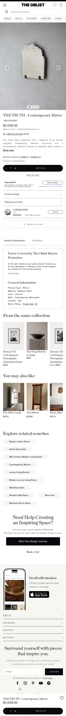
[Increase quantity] (15, 168)
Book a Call (33, 552)
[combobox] (33, 12)
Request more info (33, 224)
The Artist (37, 240)
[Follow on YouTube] (41, 683)
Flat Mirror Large (12, 412)
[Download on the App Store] (39, 594)
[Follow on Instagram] (25, 683)
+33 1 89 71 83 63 (55, 186)
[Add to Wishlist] (62, 698)
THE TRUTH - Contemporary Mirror (25, 699)
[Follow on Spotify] (49, 683)
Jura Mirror (33, 412)
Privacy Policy (48, 678)
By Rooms (31, 18)
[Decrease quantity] (6, 168)
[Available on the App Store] (33, 689)
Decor (58, 18)
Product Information (14, 240)
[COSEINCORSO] (8, 212)
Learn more (13, 273)
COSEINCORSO (20, 209)
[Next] (59, 67)
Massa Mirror (57, 412)
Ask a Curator (52, 182)
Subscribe (54, 671)
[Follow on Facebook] (17, 683)
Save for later (33, 175)
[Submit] (6, 12)
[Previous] (8, 67)
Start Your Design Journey (33, 541)
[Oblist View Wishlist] (55, 5)
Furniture (45, 18)
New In (7, 18)
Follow (55, 212)
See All (19, 18)
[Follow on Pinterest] (33, 683)
